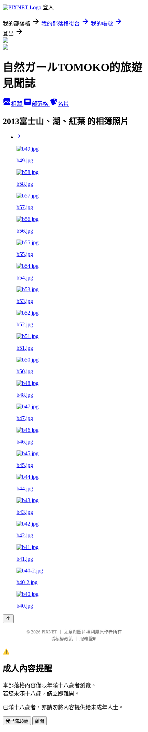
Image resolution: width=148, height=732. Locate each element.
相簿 (17, 104)
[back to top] (8, 618)
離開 (39, 721)
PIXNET (49, 631)
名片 (63, 104)
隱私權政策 (62, 638)
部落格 (41, 104)
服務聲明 (88, 638)
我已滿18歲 (17, 721)
